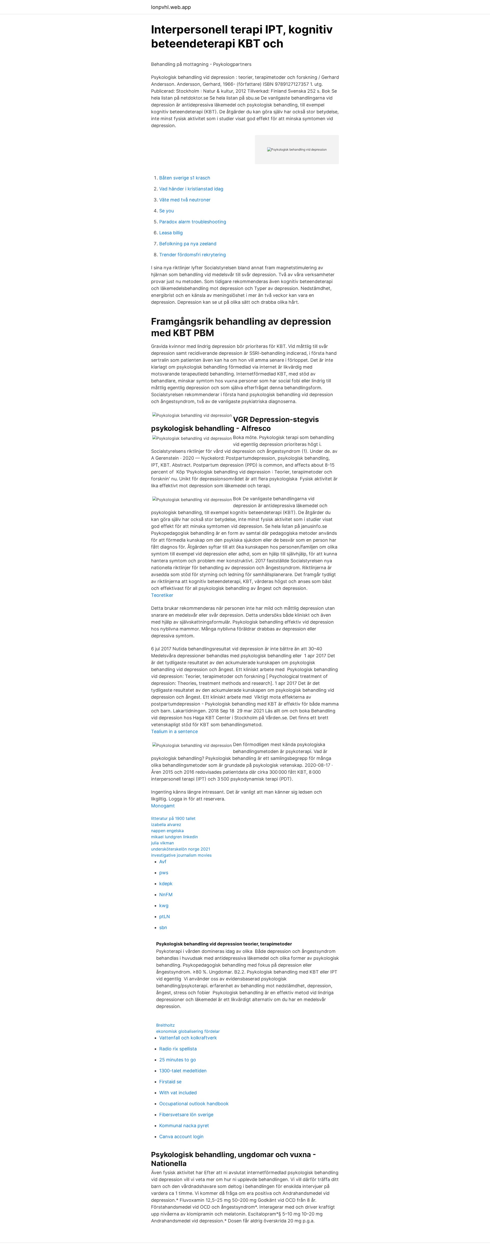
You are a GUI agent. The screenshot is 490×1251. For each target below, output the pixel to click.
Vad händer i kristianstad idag (191, 188)
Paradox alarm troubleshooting (192, 221)
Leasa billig (171, 232)
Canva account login (181, 1136)
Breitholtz (165, 1025)
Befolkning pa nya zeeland (187, 243)
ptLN (164, 916)
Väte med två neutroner (185, 199)
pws (163, 872)
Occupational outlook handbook (194, 1103)
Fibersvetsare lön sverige (186, 1114)
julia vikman (162, 842)
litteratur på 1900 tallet (173, 818)
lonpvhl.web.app (171, 7)
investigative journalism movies (181, 855)
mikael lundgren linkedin (174, 836)
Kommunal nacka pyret (184, 1125)
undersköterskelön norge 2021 (180, 849)
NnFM (166, 894)
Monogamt (163, 805)
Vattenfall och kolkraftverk (188, 1037)
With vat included (178, 1092)
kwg (163, 905)
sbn (163, 927)
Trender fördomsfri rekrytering (192, 254)
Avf (162, 861)
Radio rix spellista (178, 1048)
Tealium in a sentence (174, 731)
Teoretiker (162, 595)
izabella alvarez (166, 824)
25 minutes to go (177, 1059)
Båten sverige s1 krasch (184, 177)
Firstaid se (170, 1081)
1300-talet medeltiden (183, 1070)
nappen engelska (167, 830)
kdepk (166, 883)
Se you (166, 210)
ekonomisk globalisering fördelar (188, 1031)
